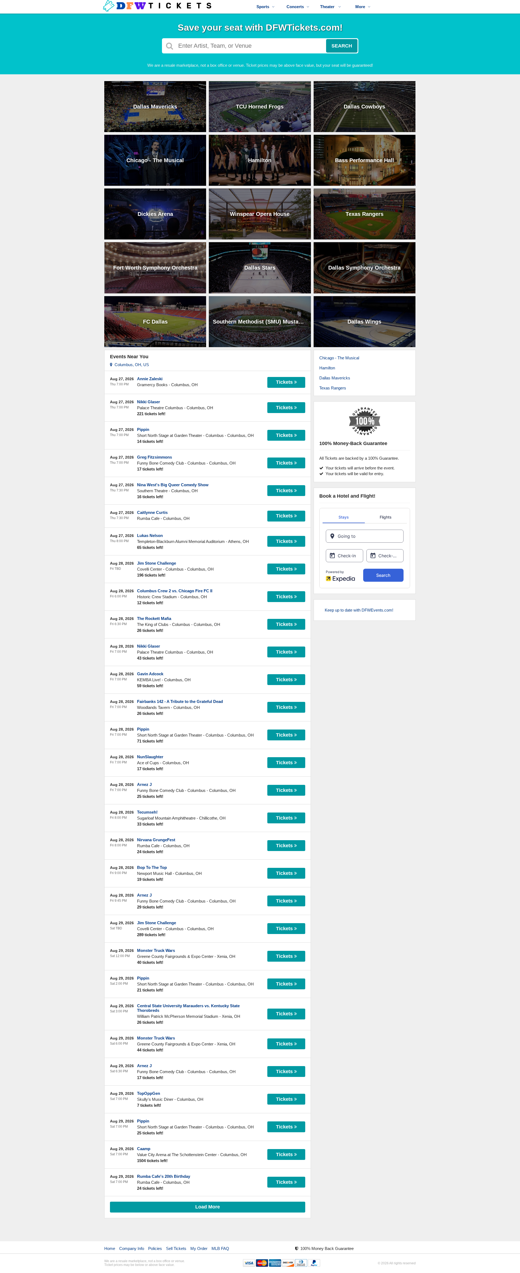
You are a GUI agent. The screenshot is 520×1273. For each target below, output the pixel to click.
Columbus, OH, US (130, 364)
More (360, 6)
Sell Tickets (176, 1248)
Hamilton (327, 368)
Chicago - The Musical (339, 358)
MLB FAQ (220, 1248)
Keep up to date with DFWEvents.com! (359, 610)
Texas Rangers (332, 388)
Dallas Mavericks (334, 378)
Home (109, 1248)
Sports (262, 6)
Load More (207, 1207)
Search (342, 46)
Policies (155, 1248)
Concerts (295, 6)
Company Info (131, 1248)
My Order (198, 1248)
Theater (328, 6)
